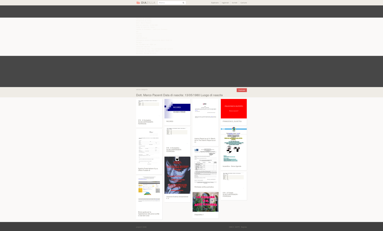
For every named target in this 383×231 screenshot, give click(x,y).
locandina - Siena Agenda (232, 166)
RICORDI (169, 121)
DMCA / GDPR (234, 227)
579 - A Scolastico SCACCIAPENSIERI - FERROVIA (174, 149)
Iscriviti (234, 3)
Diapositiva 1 (199, 214)
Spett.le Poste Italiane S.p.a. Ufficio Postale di (148, 169)
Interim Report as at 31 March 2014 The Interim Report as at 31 (204, 140)
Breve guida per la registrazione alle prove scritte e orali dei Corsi (148, 214)
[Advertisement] (191, 11)
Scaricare (241, 90)
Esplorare (215, 3)
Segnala (244, 227)
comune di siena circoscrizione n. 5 (177, 197)
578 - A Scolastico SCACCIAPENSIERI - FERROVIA (146, 122)
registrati (225, 3)
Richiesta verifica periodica (204, 187)
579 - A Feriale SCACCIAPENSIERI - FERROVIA (230, 194)
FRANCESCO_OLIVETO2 (232, 121)
